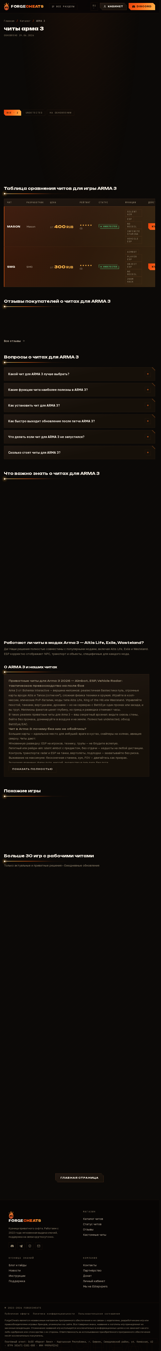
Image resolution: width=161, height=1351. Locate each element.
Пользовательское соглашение (99, 1313)
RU (94, 5)
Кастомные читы (94, 1234)
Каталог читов (93, 1218)
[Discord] (12, 1246)
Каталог (25, 21)
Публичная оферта (17, 1313)
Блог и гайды (18, 1265)
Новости (15, 1270)
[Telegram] (21, 1246)
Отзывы (88, 1229)
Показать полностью (32, 769)
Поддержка (17, 1281)
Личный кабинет (94, 1281)
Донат (87, 1275)
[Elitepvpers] (29, 1246)
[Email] (38, 1246)
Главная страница (79, 1177)
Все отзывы (12, 341)
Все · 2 (12, 112)
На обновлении (60, 112)
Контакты (90, 1265)
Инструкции (17, 1275)
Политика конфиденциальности (54, 1313)
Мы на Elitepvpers (95, 1286)
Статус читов (92, 1224)
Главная (9, 21)
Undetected (34, 112)
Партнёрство (92, 1270)
